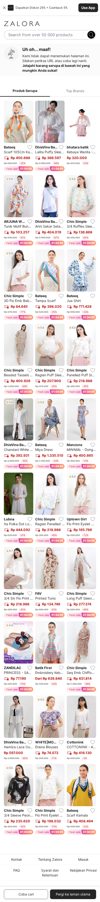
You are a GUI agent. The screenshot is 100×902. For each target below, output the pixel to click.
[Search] (91, 35)
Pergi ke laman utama (73, 894)
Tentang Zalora (50, 859)
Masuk (83, 859)
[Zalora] (50, 23)
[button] (50, 7)
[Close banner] (4, 7)
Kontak (16, 859)
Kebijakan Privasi (83, 870)
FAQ (16, 870)
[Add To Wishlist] (29, 147)
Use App (88, 8)
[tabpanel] (50, 468)
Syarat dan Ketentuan (50, 872)
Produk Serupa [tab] (25, 91)
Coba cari (26, 894)
